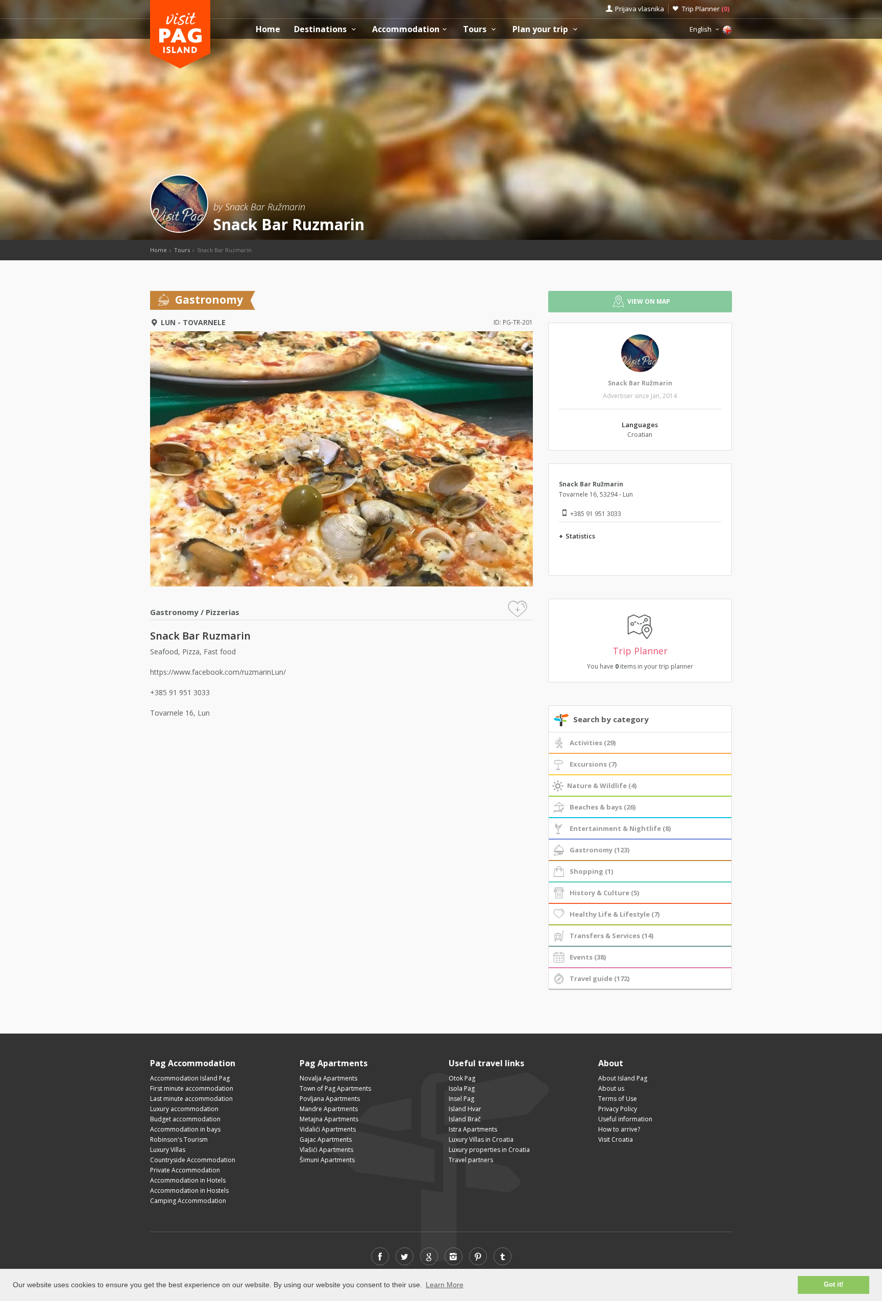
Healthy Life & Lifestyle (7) (614, 914)
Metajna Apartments (329, 1119)
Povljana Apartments (330, 1098)
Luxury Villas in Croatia (481, 1139)
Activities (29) (593, 742)
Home (268, 29)
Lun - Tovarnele (193, 322)
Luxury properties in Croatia (489, 1149)
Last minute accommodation (191, 1098)
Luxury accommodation (184, 1108)
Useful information (625, 1119)
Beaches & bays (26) (602, 807)
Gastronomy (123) (599, 849)
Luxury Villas (167, 1149)
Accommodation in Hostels (189, 1190)
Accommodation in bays (185, 1129)
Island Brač (465, 1119)
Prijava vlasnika (639, 8)
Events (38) (588, 957)
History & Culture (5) (604, 892)
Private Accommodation (185, 1170)
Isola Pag (462, 1088)
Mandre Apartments (329, 1108)
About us (611, 1088)
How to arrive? (619, 1129)
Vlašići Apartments (326, 1149)
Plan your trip (541, 29)
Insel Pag (461, 1098)
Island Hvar (465, 1108)
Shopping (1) (591, 871)
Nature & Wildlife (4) (601, 785)
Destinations (321, 29)
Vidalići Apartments (328, 1129)
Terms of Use (617, 1098)
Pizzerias (222, 612)
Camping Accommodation (188, 1200)
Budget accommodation (185, 1119)
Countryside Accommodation (192, 1160)
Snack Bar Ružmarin (640, 383)
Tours (475, 29)
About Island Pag (622, 1078)
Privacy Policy (617, 1108)
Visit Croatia (615, 1139)
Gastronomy (174, 612)
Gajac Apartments (326, 1139)
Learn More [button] (444, 1285)
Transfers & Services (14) (611, 935)
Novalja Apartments (328, 1078)
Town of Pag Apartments (335, 1088)
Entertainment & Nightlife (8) (620, 828)
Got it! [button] (833, 1284)
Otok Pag (462, 1078)
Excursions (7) (593, 764)
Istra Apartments (473, 1129)
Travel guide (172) (599, 978)
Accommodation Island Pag (190, 1078)
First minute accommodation (191, 1088)
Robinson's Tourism (179, 1139)
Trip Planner (705, 8)
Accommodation (405, 29)
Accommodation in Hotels (188, 1180)
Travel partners (471, 1160)
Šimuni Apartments (327, 1160)
